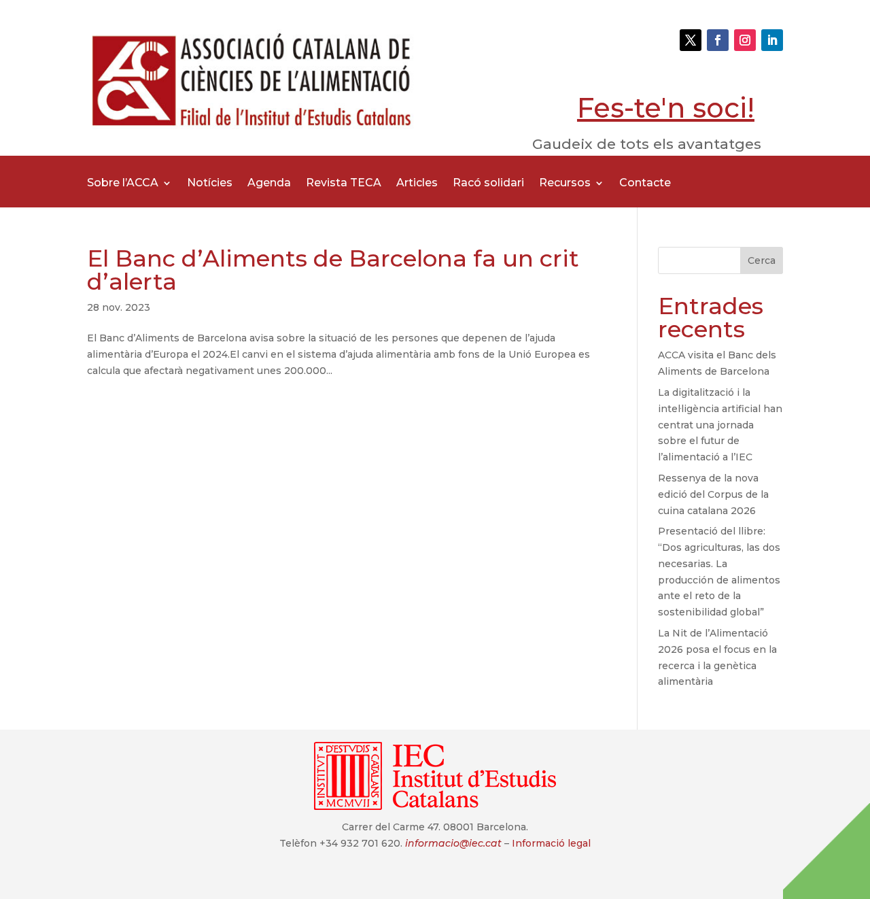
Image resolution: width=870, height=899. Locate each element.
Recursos (565, 183)
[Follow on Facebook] (718, 40)
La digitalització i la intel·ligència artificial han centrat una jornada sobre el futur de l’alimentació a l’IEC (720, 424)
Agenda (269, 183)
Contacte (645, 183)
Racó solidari (488, 183)
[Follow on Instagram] (745, 40)
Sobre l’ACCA (122, 183)
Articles (417, 183)
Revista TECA (343, 183)
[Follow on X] (690, 40)
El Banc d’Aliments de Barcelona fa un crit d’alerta (333, 270)
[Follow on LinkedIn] (772, 40)
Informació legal (551, 843)
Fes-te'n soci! (665, 107)
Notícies (209, 183)
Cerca (762, 260)
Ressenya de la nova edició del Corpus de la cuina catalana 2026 (713, 494)
